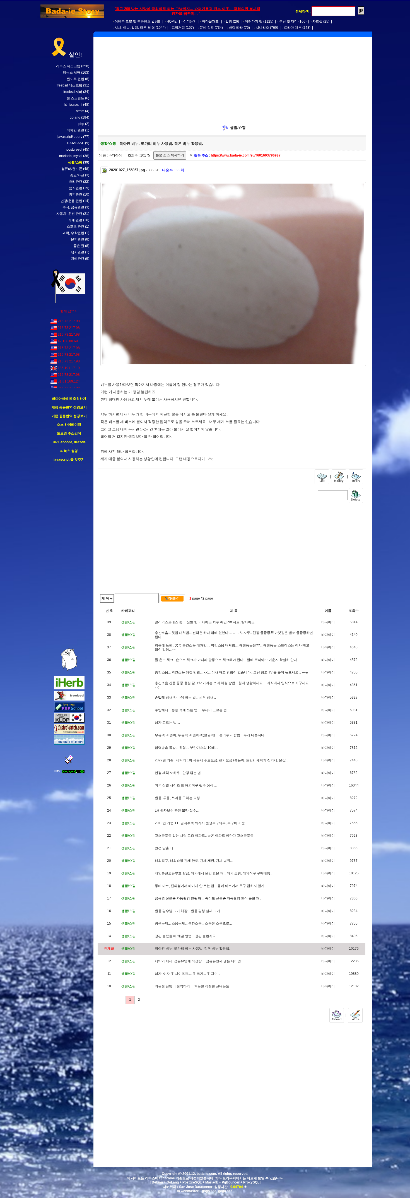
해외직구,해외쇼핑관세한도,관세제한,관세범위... (194, 861)
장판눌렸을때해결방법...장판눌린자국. (186, 936)
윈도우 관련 (75, 79)
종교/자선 (77, 175)
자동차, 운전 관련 (69, 214)
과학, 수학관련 (73, 233)
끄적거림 (178, 28)
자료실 (317, 21)
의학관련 (75, 194)
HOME (172, 21)
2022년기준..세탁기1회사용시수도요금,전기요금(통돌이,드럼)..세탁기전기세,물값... (221, 760)
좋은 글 (78, 246)
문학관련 (77, 239)
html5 (80, 111)
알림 (228, 21)
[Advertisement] (69, 555)
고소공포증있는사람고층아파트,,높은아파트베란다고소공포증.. (205, 836)
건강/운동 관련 (71, 201)
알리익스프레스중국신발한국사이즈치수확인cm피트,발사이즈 (205, 622)
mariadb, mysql (70, 156)
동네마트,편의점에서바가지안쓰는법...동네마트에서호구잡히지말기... (211, 886)
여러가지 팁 (253, 21)
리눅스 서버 (71, 72)
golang (75, 117)
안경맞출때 (164, 848)
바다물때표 (210, 21)
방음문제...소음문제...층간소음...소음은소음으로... (193, 923)
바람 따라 (236, 28)
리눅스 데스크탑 (68, 66)
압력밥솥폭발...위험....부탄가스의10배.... (186, 748)
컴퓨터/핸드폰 (71, 169)
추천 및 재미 (288, 21)
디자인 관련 (75, 130)
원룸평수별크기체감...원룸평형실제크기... (189, 911)
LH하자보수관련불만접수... (177, 810)
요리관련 (75, 182)
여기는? (189, 21)
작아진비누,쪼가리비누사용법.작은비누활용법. (192, 949)
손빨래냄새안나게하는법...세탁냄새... (185, 697)
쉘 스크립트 (75, 98)
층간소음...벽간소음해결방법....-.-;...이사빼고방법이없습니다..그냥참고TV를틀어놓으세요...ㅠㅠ (231, 672)
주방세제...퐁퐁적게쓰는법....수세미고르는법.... (192, 710)
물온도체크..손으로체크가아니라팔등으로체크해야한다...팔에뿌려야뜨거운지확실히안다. (226, 660)
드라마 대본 (293, 28)
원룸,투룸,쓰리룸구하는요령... (178, 798)
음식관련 (75, 188)
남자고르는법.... (167, 723)
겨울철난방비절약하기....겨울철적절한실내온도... (193, 986)
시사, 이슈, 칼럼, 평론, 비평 (135, 28)
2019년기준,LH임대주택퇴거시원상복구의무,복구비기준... (201, 823)
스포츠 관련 (75, 226)
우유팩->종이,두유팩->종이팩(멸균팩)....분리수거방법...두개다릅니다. (210, 735)
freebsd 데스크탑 (69, 85)
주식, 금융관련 (73, 207)
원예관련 (77, 259)
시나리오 (262, 28)
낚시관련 (77, 252)
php (81, 124)
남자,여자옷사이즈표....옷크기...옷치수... (187, 974)
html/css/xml (73, 105)
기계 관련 (75, 220)
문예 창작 (207, 28)
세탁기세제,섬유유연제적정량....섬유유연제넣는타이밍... (199, 961)
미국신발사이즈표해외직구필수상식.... (186, 785)
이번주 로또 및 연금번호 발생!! (137, 21)
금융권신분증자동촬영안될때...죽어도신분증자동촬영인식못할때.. (208, 898)
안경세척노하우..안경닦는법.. (178, 773)
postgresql (74, 149)
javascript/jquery (69, 137)
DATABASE (75, 143)
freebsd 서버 (72, 92)
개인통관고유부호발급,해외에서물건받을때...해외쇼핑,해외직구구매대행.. (213, 873)
